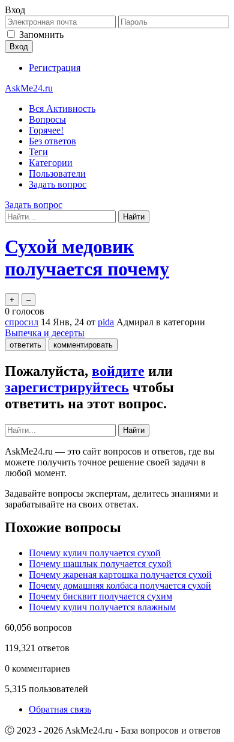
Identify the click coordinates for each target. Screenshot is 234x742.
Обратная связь (60, 709)
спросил (21, 322)
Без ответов (52, 141)
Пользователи (57, 173)
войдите (118, 371)
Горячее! (46, 130)
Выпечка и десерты (45, 333)
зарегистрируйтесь (67, 387)
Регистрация (54, 68)
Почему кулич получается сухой (95, 553)
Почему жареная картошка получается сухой (120, 574)
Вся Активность (62, 108)
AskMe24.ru (29, 88)
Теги (38, 152)
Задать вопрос (57, 184)
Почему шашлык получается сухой (100, 564)
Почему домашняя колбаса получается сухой (120, 585)
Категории (51, 163)
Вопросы (47, 119)
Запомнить (41, 34)
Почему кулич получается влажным (102, 607)
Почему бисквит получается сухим (100, 596)
